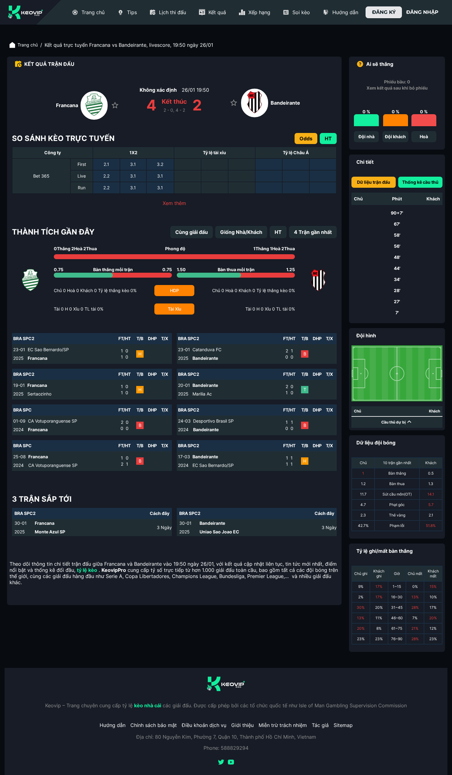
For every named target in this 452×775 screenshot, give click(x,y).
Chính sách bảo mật (153, 725)
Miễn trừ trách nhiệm (283, 725)
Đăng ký (384, 12)
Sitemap (343, 725)
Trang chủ (28, 44)
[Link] (25, 12)
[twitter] (221, 762)
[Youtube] (231, 762)
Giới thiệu (242, 725)
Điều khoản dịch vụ (204, 725)
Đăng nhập (422, 12)
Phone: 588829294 (226, 748)
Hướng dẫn (112, 725)
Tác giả (320, 725)
